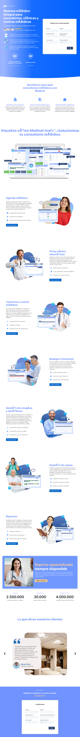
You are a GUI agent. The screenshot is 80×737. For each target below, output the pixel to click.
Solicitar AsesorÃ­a (11, 225)
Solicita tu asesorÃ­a (41, 580)
